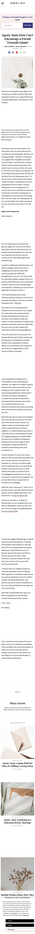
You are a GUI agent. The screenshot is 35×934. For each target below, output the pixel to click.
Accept (10, 921)
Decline (10, 925)
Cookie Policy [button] (14, 913)
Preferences (11, 929)
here (24, 644)
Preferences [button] (26, 915)
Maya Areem (9, 46)
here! (9, 140)
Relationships (21, 46)
